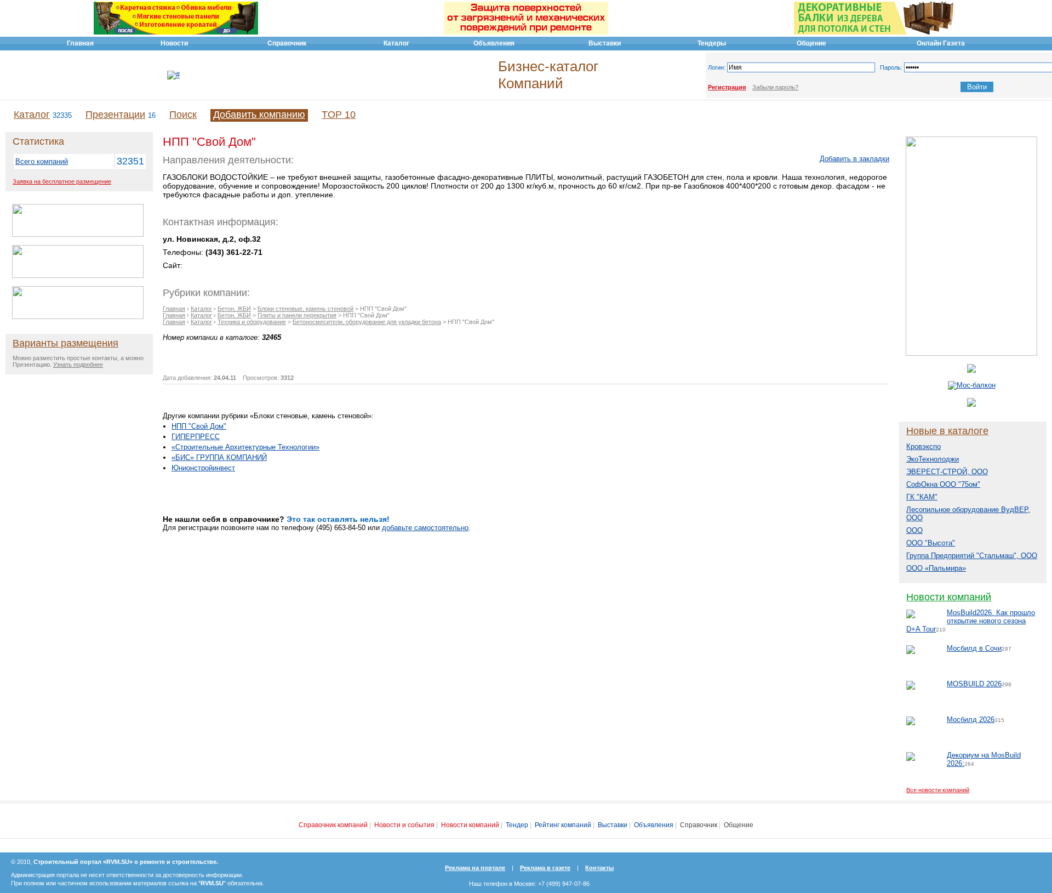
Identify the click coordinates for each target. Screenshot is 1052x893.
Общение (738, 825)
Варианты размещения (65, 343)
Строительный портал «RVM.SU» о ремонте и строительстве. (125, 861)
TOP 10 (339, 114)
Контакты (599, 867)
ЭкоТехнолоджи (932, 459)
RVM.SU (212, 883)
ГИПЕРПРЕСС (195, 437)
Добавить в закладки (854, 159)
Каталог (32, 114)
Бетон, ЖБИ (234, 308)
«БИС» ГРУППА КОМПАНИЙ (219, 457)
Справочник (698, 825)
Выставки (612, 825)
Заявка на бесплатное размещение (62, 181)
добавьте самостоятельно (425, 528)
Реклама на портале (475, 867)
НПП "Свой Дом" (198, 426)
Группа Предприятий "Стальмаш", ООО (971, 555)
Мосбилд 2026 (970, 719)
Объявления (653, 825)
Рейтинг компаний (563, 825)
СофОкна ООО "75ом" (943, 484)
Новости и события (404, 825)
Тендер (517, 825)
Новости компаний (948, 596)
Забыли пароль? (775, 87)
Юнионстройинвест (203, 468)
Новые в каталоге (947, 430)
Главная (174, 308)
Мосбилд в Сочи (974, 648)
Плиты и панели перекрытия (297, 315)
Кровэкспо (923, 446)
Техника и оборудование (252, 321)
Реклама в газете (545, 867)
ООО (914, 530)
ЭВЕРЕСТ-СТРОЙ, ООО (947, 472)
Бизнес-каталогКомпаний (548, 75)
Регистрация (727, 87)
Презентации (115, 114)
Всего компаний (41, 161)
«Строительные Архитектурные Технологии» (245, 447)
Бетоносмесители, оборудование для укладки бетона (367, 321)
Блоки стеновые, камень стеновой (305, 308)
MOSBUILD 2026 (974, 684)
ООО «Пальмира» (936, 568)
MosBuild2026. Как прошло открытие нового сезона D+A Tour (970, 620)
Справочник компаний (333, 825)
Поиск (183, 114)
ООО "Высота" (930, 543)
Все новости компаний (937, 790)
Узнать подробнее (78, 364)
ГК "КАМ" (921, 497)
